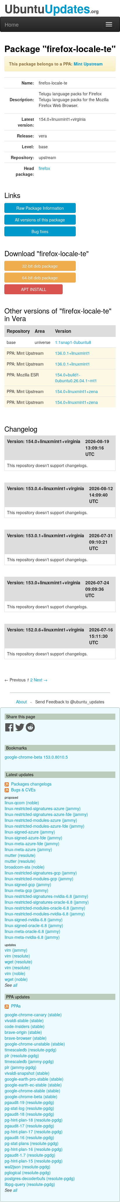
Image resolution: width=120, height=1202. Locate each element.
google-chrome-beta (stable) (31, 1096)
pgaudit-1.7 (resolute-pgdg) (30, 1155)
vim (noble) (15, 973)
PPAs (16, 1006)
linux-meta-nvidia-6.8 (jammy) (32, 937)
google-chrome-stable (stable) (32, 1090)
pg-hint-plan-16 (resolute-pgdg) (34, 1149)
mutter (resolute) (20, 855)
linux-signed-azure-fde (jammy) (33, 838)
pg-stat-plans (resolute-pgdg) (32, 1143)
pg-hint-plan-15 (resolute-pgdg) (34, 1161)
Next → (40, 680)
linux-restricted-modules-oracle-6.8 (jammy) (45, 908)
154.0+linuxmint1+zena (76, 391)
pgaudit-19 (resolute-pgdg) (29, 1102)
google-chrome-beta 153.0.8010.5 (36, 757)
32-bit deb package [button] (40, 266)
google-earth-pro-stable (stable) (34, 1079)
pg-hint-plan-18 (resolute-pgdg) (34, 1120)
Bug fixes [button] (39, 231)
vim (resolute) (17, 956)
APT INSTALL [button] (33, 289)
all (15, 985)
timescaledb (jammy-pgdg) (29, 1061)
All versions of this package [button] (40, 220)
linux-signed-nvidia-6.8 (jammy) (34, 919)
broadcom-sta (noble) (25, 867)
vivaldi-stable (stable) (24, 1020)
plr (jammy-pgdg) (20, 1067)
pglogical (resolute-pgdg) (28, 1172)
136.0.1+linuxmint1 (72, 353)
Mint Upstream (88, 64)
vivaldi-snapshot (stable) (27, 1073)
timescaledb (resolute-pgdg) (31, 1050)
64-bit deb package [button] (40, 277)
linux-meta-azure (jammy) (28, 849)
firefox (44, 168)
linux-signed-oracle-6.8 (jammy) (34, 925)
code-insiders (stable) (25, 1026)
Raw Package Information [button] (40, 208)
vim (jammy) (16, 950)
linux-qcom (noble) (22, 802)
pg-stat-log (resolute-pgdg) (29, 1108)
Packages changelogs (31, 784)
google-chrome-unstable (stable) (35, 1044)
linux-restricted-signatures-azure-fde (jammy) (46, 814)
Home (12, 24)
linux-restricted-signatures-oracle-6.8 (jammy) (47, 902)
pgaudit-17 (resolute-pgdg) (29, 1126)
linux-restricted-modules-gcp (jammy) (39, 878)
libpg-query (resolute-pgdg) (30, 1184)
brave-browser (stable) (26, 1038)
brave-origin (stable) (23, 1032)
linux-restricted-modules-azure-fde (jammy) (44, 826)
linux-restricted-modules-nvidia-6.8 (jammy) (45, 914)
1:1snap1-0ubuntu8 (73, 342)
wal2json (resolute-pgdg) (27, 1167)
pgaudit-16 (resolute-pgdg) (29, 1137)
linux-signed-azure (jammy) (30, 832)
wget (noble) (16, 979)
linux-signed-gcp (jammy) (28, 884)
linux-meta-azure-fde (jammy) (32, 843)
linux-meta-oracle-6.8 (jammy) (32, 931)
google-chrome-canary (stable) (33, 1014)
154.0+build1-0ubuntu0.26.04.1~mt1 (76, 377)
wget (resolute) (18, 962)
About (21, 702)
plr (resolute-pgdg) (22, 1055)
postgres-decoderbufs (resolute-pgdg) (40, 1178)
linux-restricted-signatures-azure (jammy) (43, 808)
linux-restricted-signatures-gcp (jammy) (41, 873)
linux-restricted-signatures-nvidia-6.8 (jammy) (46, 896)
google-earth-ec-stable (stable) (33, 1085)
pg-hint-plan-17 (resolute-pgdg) (34, 1131)
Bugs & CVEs (23, 790)
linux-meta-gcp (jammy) (26, 890)
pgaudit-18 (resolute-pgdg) (29, 1114)
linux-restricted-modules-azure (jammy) (41, 820)
